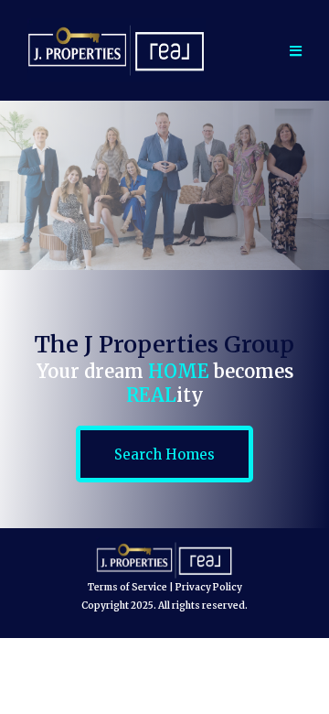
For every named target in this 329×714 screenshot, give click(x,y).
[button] (293, 51)
